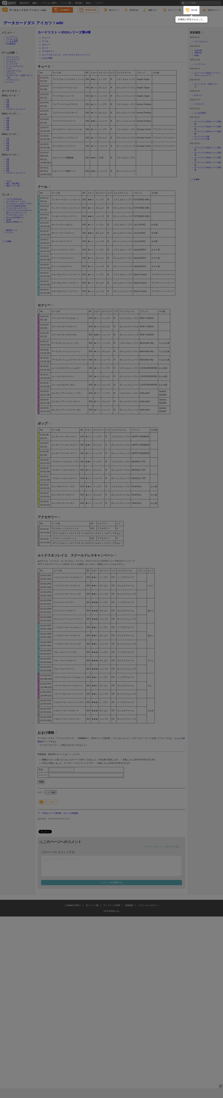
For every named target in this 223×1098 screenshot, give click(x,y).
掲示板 (194, 10)
